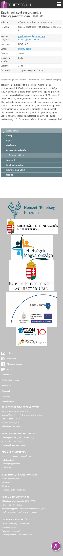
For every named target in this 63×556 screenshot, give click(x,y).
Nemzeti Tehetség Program (13, 441)
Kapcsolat (6, 391)
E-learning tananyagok (11, 479)
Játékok (9, 175)
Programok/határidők (16, 150)
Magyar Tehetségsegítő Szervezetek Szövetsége (22, 415)
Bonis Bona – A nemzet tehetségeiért (16, 456)
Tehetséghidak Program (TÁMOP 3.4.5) (18, 437)
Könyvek (5, 486)
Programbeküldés (17, 155)
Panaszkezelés (8, 402)
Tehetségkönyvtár (14, 165)
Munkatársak (7, 375)
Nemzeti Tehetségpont (11, 419)
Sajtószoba (11, 359)
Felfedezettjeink (8, 460)
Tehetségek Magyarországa (13, 445)
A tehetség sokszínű (15, 364)
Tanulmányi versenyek (11, 531)
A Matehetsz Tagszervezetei (13, 426)
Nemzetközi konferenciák (12, 505)
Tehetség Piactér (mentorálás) (14, 490)
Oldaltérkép (6, 396)
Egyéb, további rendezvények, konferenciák (20, 512)
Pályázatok (11, 145)
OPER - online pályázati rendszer (15, 524)
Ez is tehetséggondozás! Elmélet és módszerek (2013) (24, 509)
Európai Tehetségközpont (12, 422)
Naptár (9, 140)
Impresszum (7, 386)
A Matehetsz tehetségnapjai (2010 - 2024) (19, 501)
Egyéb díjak (6, 467)
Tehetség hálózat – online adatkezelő (17, 535)
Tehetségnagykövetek (11, 464)
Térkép (9, 136)
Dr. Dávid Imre (24, 49)
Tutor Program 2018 (15, 170)
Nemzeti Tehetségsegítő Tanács (15, 411)
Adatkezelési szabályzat (12, 380)
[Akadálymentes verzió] (55, 546)
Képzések (10, 160)
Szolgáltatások (12, 131)
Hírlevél (10, 353)
